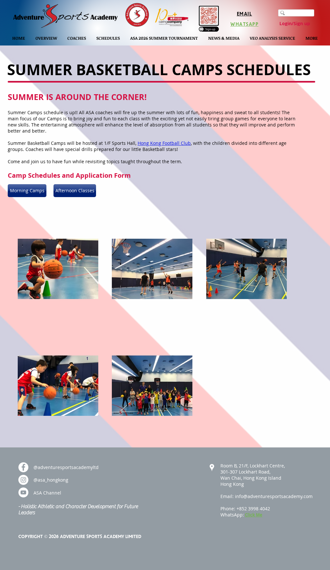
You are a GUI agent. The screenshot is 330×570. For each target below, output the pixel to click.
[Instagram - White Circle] (23, 480)
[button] (46, 38)
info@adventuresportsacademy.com (274, 496)
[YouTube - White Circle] (23, 492)
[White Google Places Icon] (212, 468)
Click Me (253, 515)
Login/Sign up (294, 23)
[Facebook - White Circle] (23, 467)
